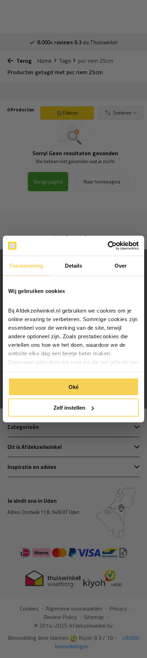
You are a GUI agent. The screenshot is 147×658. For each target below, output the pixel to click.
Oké (73, 387)
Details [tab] (73, 265)
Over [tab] (121, 265)
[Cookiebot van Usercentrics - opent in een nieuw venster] (107, 245)
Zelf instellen (69, 408)
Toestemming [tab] (26, 265)
